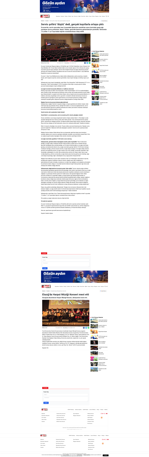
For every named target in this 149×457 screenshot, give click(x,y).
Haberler (42, 20)
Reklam (105, 409)
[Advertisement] (66, 225)
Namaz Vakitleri (91, 415)
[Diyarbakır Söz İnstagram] (104, 413)
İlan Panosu (90, 423)
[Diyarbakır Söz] (45, 16)
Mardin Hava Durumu (61, 421)
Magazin (97, 16)
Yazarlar (103, 16)
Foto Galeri (44, 417)
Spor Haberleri (76, 413)
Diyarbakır (58, 16)
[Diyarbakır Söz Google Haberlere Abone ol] (104, 21)
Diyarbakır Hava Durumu (61, 419)
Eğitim (87, 16)
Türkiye (66, 16)
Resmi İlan (83, 16)
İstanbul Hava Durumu (61, 413)
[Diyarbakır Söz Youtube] (106, 413)
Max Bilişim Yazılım (79, 429)
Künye (98, 409)
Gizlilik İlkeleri (85, 409)
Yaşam (90, 16)
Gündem (62, 16)
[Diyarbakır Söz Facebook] (101, 413)
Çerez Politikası (92, 409)
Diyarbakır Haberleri (45, 415)
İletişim (101, 409)
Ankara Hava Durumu (61, 415)
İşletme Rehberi (91, 419)
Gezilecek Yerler (91, 421)
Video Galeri (44, 419)
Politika (69, 16)
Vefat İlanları (90, 417)
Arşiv (100, 16)
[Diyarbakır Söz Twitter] (102, 413)
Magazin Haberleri (76, 415)
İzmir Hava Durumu (60, 417)
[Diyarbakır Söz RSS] (101, 417)
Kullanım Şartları (78, 409)
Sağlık (79, 16)
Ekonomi (76, 16)
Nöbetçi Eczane (91, 413)
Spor (73, 16)
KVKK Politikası (71, 409)
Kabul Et (105, 455)
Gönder (44, 268)
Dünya (93, 16)
